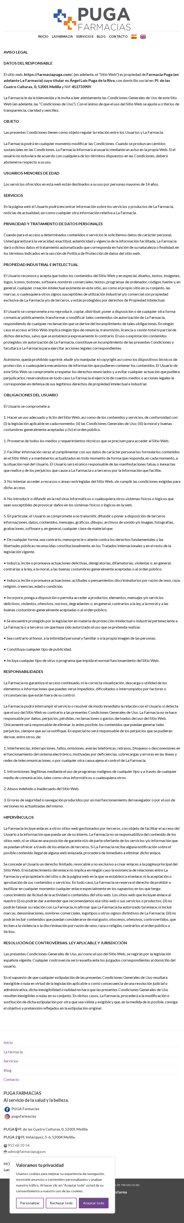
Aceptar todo (93, 1203)
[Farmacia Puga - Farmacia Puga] (92, 19)
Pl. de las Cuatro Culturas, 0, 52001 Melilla (52, 1129)
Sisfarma (120, 1192)
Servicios (84, 36)
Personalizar (30, 1203)
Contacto (118, 36)
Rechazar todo (61, 1203)
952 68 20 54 (18, 1145)
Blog (101, 36)
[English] (143, 36)
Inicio (43, 36)
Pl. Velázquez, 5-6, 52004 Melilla (47, 1137)
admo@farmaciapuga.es (26, 1151)
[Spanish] (134, 36)
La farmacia (62, 36)
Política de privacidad (121, 1185)
